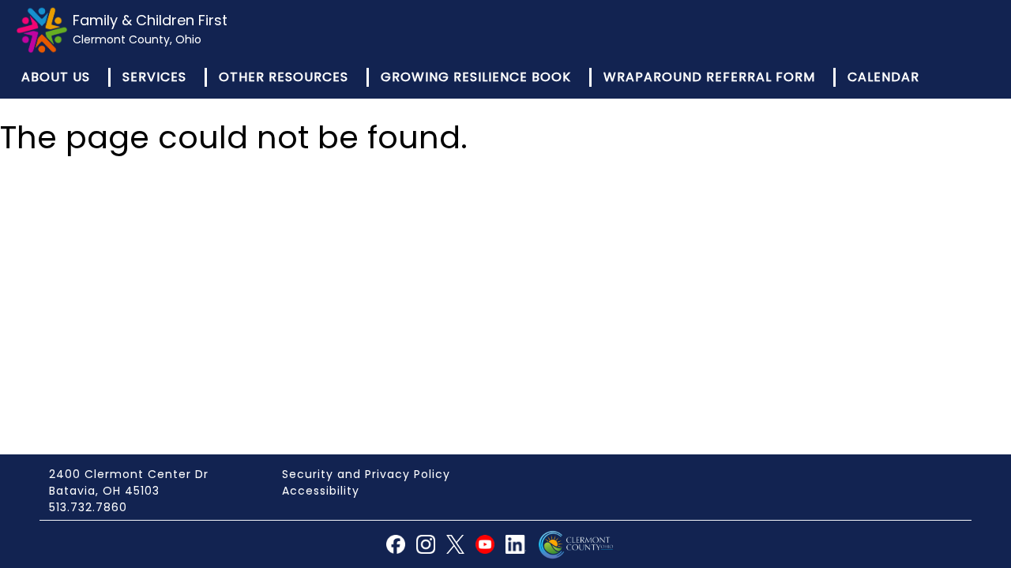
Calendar (883, 77)
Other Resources (283, 77)
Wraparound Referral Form (709, 77)
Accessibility (320, 491)
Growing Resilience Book (476, 77)
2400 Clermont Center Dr (129, 474)
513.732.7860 (88, 507)
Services (154, 77)
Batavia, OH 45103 (104, 491)
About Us (55, 77)
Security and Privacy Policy (366, 474)
